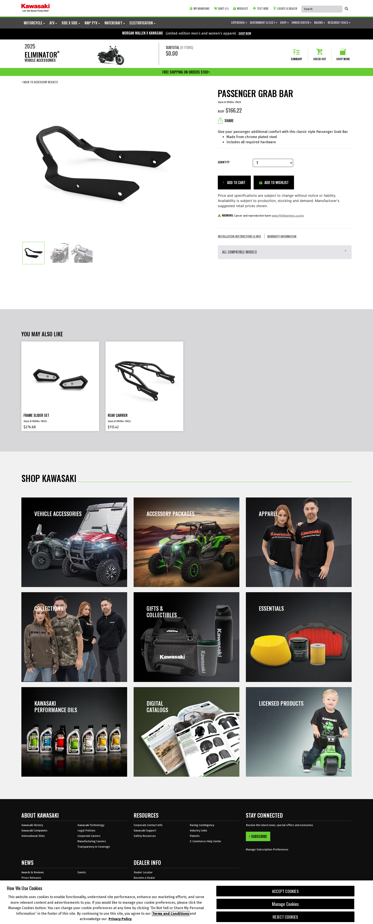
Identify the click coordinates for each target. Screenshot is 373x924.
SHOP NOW (245, 33)
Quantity (223, 162)
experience (238, 22)
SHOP (283, 22)
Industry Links (198, 830)
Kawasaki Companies (34, 830)
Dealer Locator (143, 872)
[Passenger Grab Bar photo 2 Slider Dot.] (57, 253)
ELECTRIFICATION (142, 22)
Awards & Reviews (32, 872)
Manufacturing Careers (91, 841)
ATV (52, 22)
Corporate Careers (89, 835)
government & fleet (263, 22)
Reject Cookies (285, 917)
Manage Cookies (285, 904)
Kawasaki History (32, 825)
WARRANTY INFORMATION (281, 236)
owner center (300, 22)
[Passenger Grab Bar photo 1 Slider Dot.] (33, 253)
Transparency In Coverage (93, 846)
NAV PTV (91, 22)
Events (81, 872)
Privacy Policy (120, 919)
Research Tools (338, 22)
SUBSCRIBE (259, 836)
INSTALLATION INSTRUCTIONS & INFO (239, 236)
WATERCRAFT (113, 22)
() (223, 8)
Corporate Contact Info (148, 825)
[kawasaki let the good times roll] (35, 8)
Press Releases (31, 877)
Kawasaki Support (145, 830)
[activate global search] (346, 8)
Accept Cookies (285, 891)
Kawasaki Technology (90, 825)
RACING (318, 22)
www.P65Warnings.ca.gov (288, 215)
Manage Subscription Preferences (267, 849)
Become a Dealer (144, 877)
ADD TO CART (235, 182)
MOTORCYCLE (33, 22)
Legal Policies (86, 830)
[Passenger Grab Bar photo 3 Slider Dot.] (82, 253)
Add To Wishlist (276, 182)
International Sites (33, 835)
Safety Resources (145, 835)
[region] (186, 902)
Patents (195, 835)
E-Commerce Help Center (205, 841)
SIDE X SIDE (70, 22)
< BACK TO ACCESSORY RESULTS (39, 82)
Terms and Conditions (170, 913)
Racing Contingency (202, 825)
